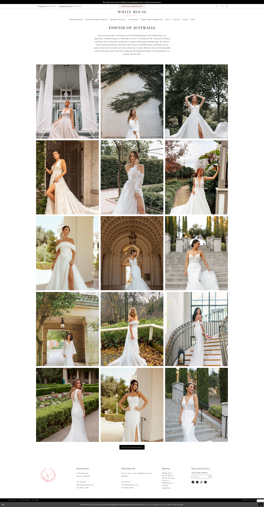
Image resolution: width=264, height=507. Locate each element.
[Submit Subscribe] (209, 477)
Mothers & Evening (168, 478)
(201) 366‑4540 (81, 482)
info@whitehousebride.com (84, 485)
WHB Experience (167, 483)
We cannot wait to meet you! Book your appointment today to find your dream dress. (132, 2)
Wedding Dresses (167, 473)
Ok (261, 504)
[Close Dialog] (3, 504)
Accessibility (35, 500)
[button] (227, 6)
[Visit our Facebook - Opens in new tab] (193, 481)
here (181, 504)
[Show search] (217, 6)
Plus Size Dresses (167, 475)
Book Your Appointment (132, 447)
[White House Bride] (132, 14)
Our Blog (165, 485)
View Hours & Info (82, 488)
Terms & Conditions (24, 500)
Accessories (165, 480)
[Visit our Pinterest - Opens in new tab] (205, 481)
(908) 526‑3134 (126, 482)
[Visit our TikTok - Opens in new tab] (201, 481)
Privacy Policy (12, 500)
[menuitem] (46, 6)
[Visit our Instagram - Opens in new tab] (197, 481)
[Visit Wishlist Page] (222, 6)
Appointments (166, 488)
